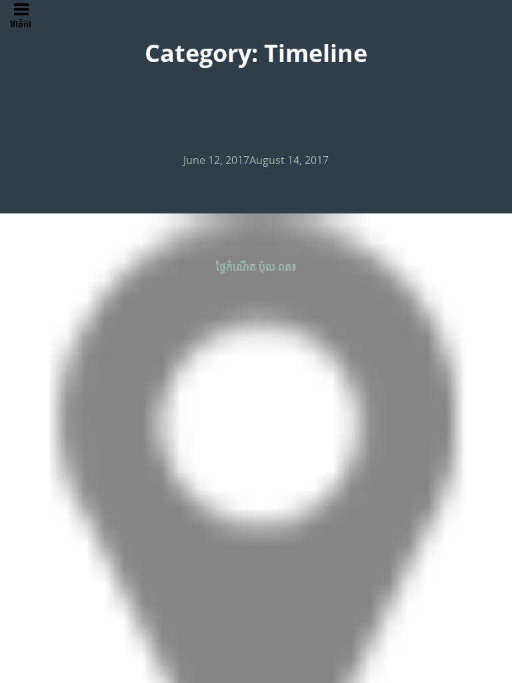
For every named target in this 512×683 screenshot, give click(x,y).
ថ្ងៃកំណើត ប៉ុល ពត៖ (256, 266)
